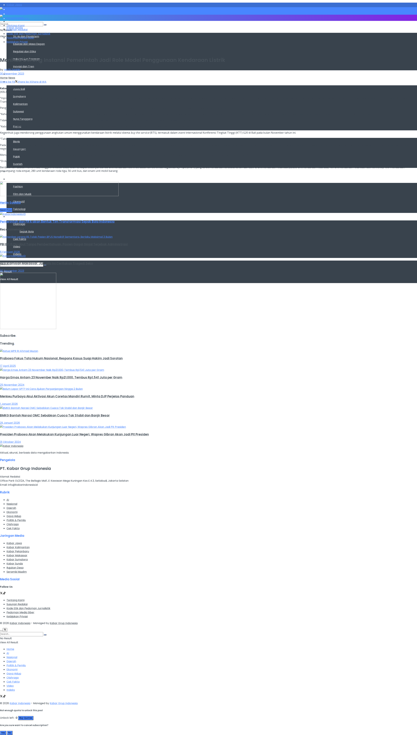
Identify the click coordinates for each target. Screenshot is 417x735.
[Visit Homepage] (12, 11)
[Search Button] (45, 24)
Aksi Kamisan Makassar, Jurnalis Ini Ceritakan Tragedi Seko (46, 263)
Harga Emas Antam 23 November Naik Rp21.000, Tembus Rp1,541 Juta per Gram (61, 377)
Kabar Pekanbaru (18, 551)
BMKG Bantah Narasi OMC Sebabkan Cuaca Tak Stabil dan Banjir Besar (55, 415)
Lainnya (11, 216)
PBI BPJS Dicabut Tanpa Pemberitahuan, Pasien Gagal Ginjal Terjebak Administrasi (64, 244)
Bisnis (16, 141)
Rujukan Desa (15, 568)
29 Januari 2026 (10, 423)
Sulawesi (18, 111)
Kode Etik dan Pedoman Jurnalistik (28, 34)
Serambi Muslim (17, 572)
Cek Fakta (19, 239)
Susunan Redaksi (17, 29)
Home (4, 78)
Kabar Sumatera (17, 559)
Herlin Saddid (12, 69)
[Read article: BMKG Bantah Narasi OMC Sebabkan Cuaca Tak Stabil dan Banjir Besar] (208, 408)
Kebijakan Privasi (17, 42)
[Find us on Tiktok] (4, 593)
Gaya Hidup (14, 179)
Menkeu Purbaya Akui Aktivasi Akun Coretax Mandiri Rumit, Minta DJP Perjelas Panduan (67, 396)
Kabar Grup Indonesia (64, 623)
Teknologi (19, 209)
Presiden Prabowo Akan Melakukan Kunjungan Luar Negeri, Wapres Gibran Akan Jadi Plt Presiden (74, 434)
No (9, 732)
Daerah (11, 508)
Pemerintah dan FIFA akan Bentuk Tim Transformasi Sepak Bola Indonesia (57, 221)
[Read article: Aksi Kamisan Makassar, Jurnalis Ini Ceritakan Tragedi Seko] (208, 256)
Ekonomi (12, 512)
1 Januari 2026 (9, 404)
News (11, 78)
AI (8, 500)
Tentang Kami (15, 25)
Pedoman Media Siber (20, 38)
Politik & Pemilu (16, 520)
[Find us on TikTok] (4, 696)
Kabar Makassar (17, 555)
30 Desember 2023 (12, 74)
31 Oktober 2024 (10, 442)
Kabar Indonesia (20, 623)
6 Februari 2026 (10, 252)
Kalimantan (20, 104)
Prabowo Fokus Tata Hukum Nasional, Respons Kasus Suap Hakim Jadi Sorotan (61, 358)
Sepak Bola (27, 231)
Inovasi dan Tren (23, 66)
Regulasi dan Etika (24, 51)
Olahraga (19, 224)
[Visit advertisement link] (59, 195)
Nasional (12, 504)
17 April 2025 (8, 366)
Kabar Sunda (15, 563)
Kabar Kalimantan (18, 547)
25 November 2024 (12, 385)
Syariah (17, 164)
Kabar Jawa (14, 543)
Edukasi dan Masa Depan (29, 44)
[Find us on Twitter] (1, 593)
